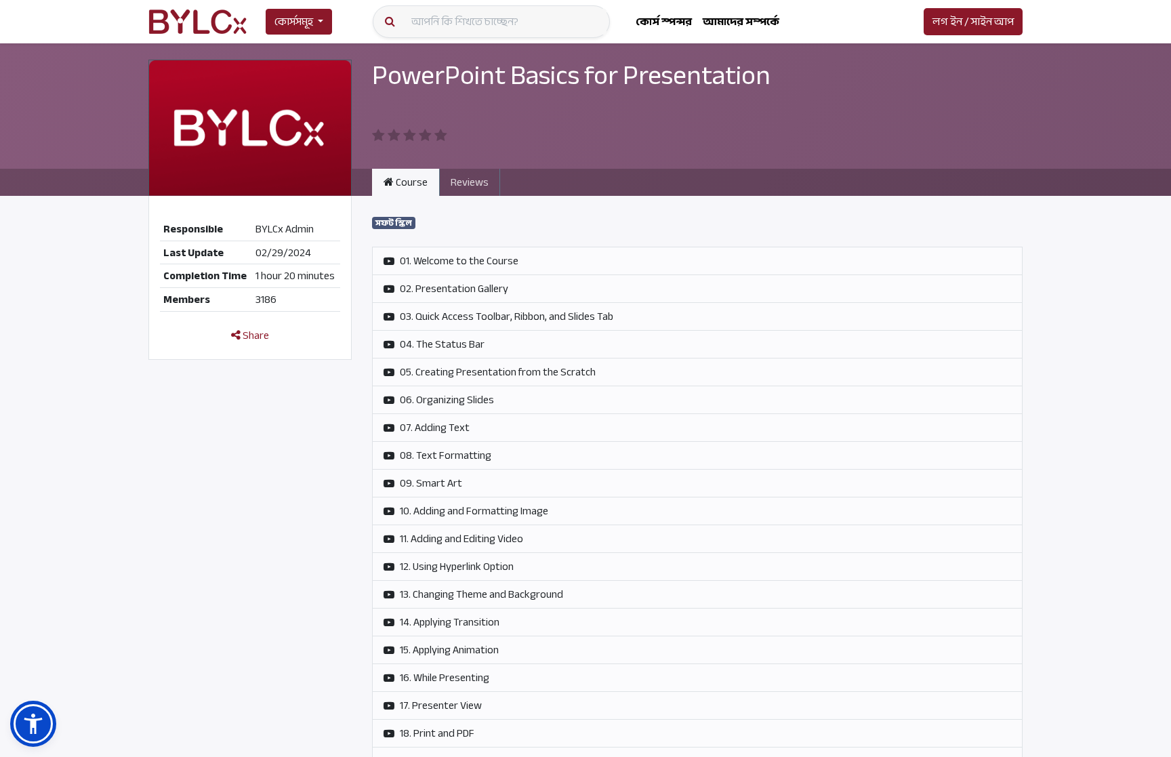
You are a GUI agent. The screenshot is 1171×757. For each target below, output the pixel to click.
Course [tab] (411, 182)
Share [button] (255, 335)
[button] (33, 723)
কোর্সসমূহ (293, 22)
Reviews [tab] (470, 182)
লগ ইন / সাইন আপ (973, 22)
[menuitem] (663, 21)
